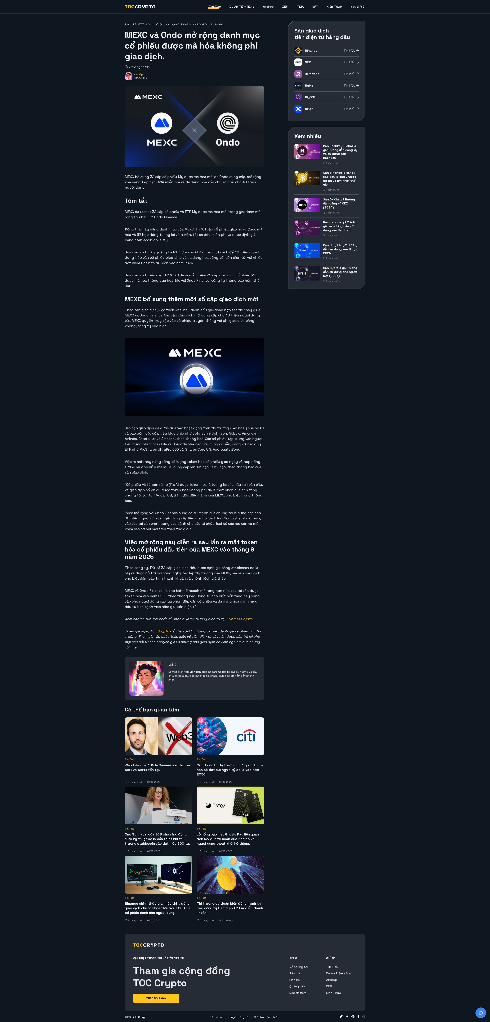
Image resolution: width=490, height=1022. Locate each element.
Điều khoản (216, 1017)
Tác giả (294, 973)
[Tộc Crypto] (140, 6)
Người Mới (357, 6)
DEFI (285, 6)
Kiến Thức (334, 6)
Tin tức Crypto (240, 619)
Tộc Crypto (159, 631)
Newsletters (297, 993)
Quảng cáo (297, 986)
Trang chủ (130, 24)
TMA (300, 6)
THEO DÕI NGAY (156, 998)
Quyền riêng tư (238, 1017)
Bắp (140, 74)
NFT (315, 6)
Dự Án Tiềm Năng (241, 6)
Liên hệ (294, 980)
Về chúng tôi (298, 967)
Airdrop (268, 6)
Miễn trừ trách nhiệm (266, 1017)
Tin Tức (215, 6)
